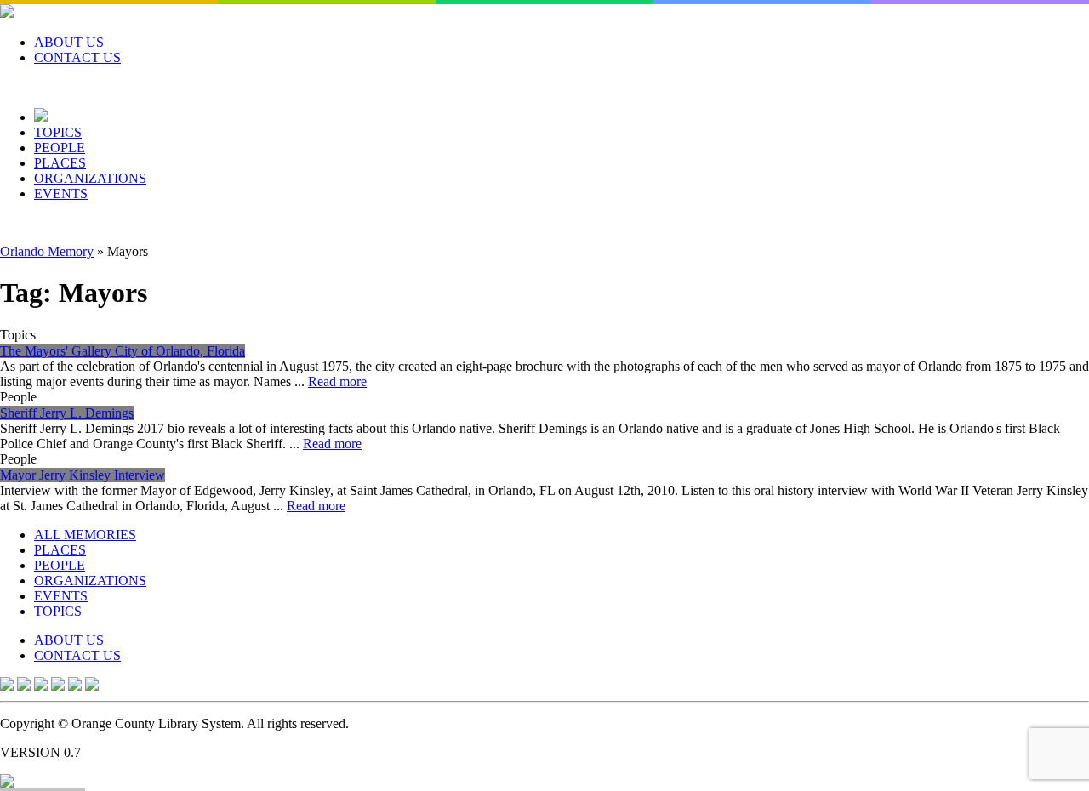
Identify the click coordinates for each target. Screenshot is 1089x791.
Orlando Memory (47, 251)
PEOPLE (59, 147)
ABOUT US (69, 42)
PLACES (60, 163)
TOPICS (58, 132)
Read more (337, 381)
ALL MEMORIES (85, 534)
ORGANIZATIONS (90, 178)
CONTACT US (77, 57)
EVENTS (61, 193)
